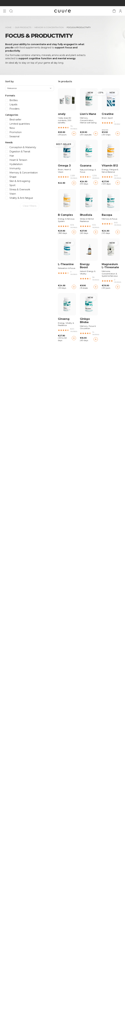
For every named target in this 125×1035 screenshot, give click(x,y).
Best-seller (15, 119)
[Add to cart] (74, 133)
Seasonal (14, 136)
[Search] (11, 11)
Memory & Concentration (49, 27)
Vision (12, 193)
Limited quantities (19, 123)
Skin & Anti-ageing (19, 181)
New (12, 128)
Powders (14, 108)
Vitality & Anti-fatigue (21, 198)
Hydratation (15, 164)
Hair (11, 155)
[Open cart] (114, 11)
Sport (12, 185)
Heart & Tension (18, 160)
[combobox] (29, 88)
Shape (12, 177)
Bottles (13, 100)
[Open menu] (5, 11)
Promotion (15, 132)
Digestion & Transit (19, 151)
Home (8, 27)
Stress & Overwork (19, 189)
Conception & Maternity (22, 147)
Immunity (15, 168)
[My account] (120, 11)
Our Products (23, 27)
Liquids (13, 104)
